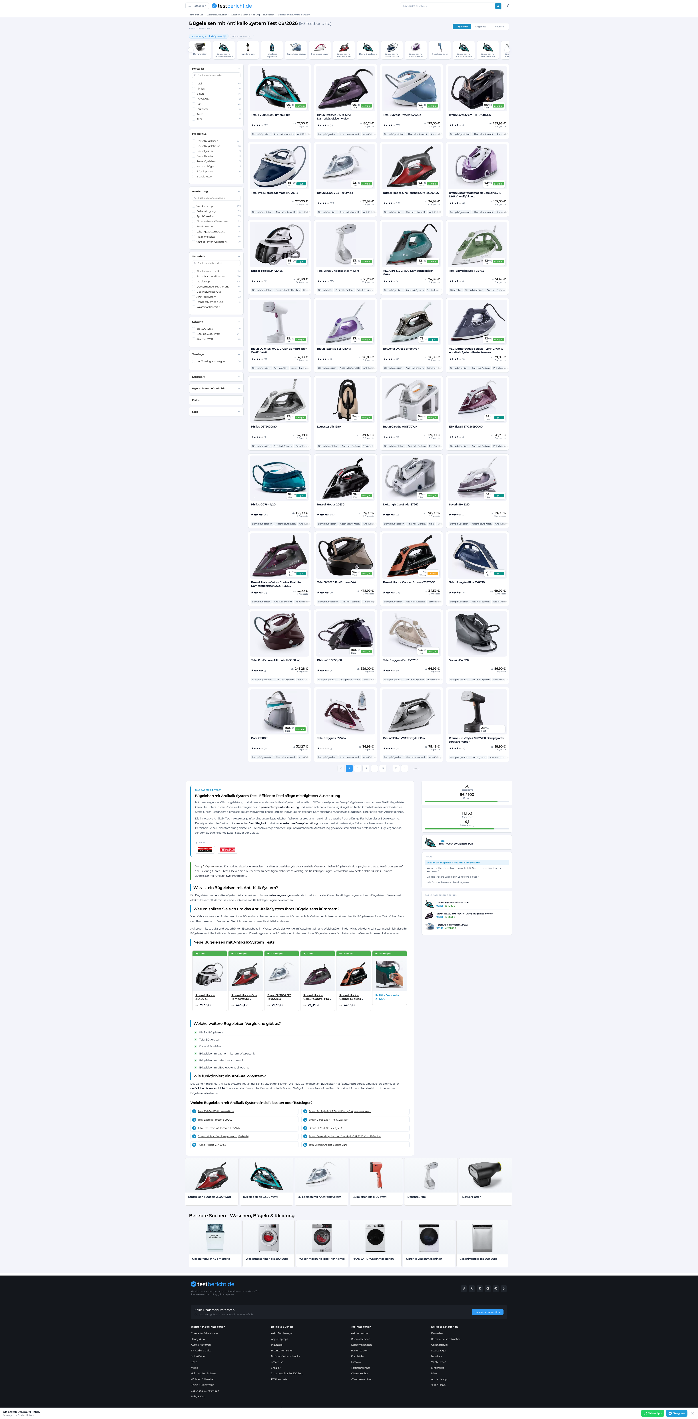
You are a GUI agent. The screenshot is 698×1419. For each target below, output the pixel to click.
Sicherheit (198, 256)
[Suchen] (498, 6)
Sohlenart (198, 376)
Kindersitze (437, 1367)
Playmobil (277, 1344)
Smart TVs (277, 1362)
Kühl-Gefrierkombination (446, 1339)
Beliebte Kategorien (444, 1326)
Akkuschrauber (360, 1333)
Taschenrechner (360, 1367)
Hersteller (198, 68)
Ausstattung (200, 191)
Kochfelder (357, 1356)
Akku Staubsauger (282, 1333)
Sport (194, 1362)
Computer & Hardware (204, 1333)
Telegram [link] (679, 1413)
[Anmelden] (508, 5)
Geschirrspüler (439, 1344)
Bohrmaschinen (360, 1339)
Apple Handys (439, 1379)
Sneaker (276, 1367)
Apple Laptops (279, 1339)
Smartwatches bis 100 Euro (287, 1373)
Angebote (480, 26)
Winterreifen (438, 1362)
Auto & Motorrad (201, 1344)
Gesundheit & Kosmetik (205, 1390)
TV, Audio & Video (201, 1350)
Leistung (197, 321)
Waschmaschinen (361, 1379)
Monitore (436, 1356)
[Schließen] (692, 1413)
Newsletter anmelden (488, 1312)
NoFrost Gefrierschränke (285, 1356)
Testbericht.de (196, 14)
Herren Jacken (359, 1350)
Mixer (434, 1373)
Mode (194, 1367)
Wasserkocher (359, 1373)
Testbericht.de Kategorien (208, 1326)
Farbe (196, 400)
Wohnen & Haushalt (217, 14)
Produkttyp (199, 133)
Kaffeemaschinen (361, 1344)
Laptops (356, 1362)
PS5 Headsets (279, 1379)
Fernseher (437, 1333)
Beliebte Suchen (282, 1326)
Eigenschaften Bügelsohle (208, 388)
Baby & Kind (198, 1396)
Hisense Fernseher (282, 1350)
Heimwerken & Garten (204, 1373)
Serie (195, 411)
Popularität (462, 26)
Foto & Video (198, 1356)
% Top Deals (438, 1384)
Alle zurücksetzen (241, 36)
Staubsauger (438, 1350)
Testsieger (198, 354)
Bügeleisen (268, 14)
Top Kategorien (361, 1326)
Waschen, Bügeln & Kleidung (245, 14)
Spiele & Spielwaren (202, 1384)
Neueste (499, 26)
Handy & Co (198, 1339)
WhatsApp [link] (655, 1413)
